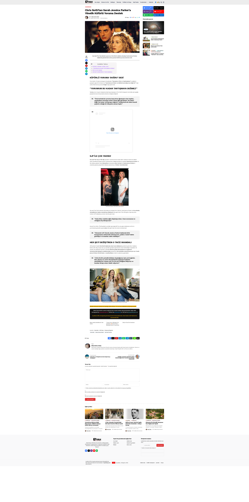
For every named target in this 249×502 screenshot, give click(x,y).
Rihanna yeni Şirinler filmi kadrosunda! (156, 46)
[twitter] (89, 451)
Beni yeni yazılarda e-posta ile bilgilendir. (93, 396)
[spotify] (97, 451)
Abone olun (129, 444)
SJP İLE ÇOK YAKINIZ (97, 70)
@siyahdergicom (103, 312)
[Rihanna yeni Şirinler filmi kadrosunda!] (146, 45)
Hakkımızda (129, 441)
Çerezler (157, 462)
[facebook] (86, 451)
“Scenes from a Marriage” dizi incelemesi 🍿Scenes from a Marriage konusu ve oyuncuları (112, 324)
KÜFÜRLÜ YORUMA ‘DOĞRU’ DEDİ (100, 66)
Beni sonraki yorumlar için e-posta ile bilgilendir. (95, 392)
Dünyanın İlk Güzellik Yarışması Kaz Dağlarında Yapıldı (154, 423)
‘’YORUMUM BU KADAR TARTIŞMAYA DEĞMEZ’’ (104, 68)
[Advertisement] (153, 107)
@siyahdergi (117, 312)
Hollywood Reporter (108, 330)
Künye (162, 462)
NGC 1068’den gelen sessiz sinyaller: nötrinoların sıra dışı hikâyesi (153, 32)
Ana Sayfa (115, 441)
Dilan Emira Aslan (95, 16)
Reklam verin (116, 442)
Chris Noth (92, 332)
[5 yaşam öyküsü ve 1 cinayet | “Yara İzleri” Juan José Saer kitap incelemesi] (146, 53)
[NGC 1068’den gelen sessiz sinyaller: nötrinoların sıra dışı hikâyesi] (153, 27)
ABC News (101, 330)
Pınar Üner (89, 430)
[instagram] (91, 451)
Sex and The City (108, 332)
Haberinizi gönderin (131, 442)
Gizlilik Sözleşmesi (150, 462)
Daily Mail (96, 330)
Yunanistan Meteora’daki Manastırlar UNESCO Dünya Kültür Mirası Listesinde (92, 424)
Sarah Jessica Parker (100, 332)
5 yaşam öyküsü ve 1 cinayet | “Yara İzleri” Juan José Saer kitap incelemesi (157, 54)
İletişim (114, 444)
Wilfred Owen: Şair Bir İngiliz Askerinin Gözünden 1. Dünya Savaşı (133, 424)
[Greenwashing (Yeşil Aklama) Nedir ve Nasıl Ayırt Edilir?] (146, 38)
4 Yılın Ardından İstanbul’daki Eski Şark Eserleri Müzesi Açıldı (114, 423)
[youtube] (94, 451)
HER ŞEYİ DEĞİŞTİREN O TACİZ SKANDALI (102, 72)
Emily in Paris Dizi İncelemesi (129, 322)
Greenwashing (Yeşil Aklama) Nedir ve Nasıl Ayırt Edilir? (157, 39)
